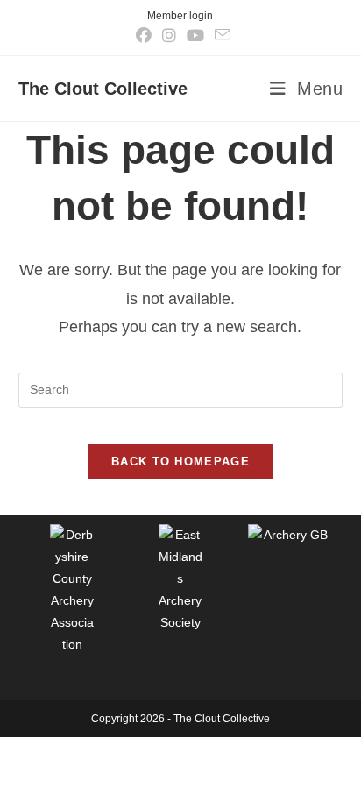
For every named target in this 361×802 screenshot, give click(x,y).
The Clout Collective (103, 88)
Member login (180, 16)
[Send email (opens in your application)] (219, 35)
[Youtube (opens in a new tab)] (195, 36)
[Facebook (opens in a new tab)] (144, 36)
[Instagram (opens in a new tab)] (169, 36)
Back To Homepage (180, 461)
